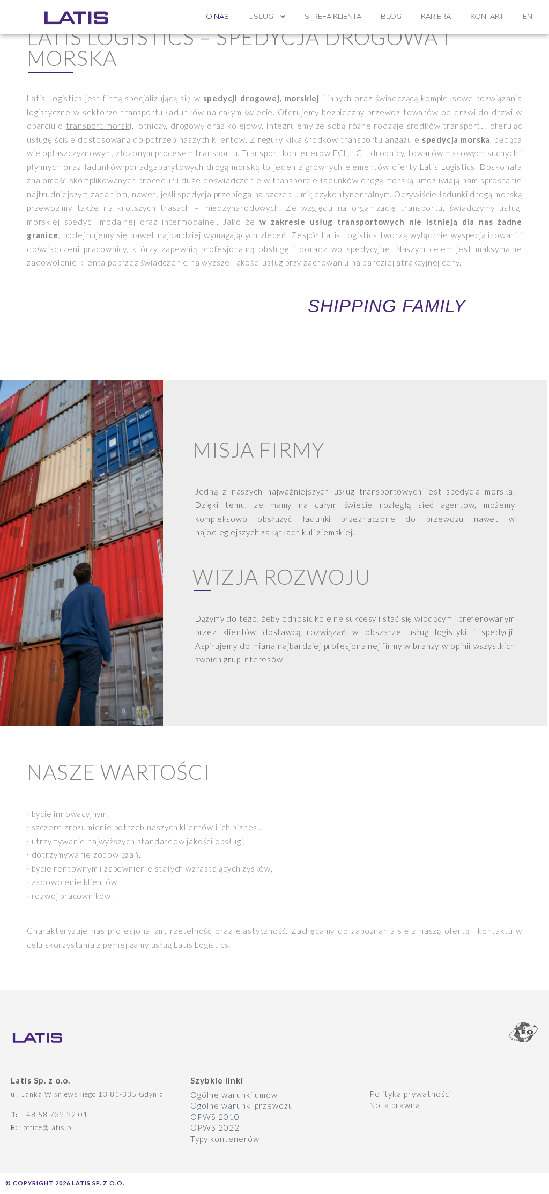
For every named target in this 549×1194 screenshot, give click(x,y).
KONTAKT (486, 16)
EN (527, 16)
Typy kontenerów (224, 1139)
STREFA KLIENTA (333, 16)
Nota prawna (394, 1105)
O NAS (217, 16)
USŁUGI (261, 16)
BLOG (391, 16)
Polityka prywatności (410, 1094)
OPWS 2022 (215, 1127)
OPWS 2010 (215, 1117)
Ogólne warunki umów (234, 1095)
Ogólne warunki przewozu (241, 1105)
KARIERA (436, 16)
